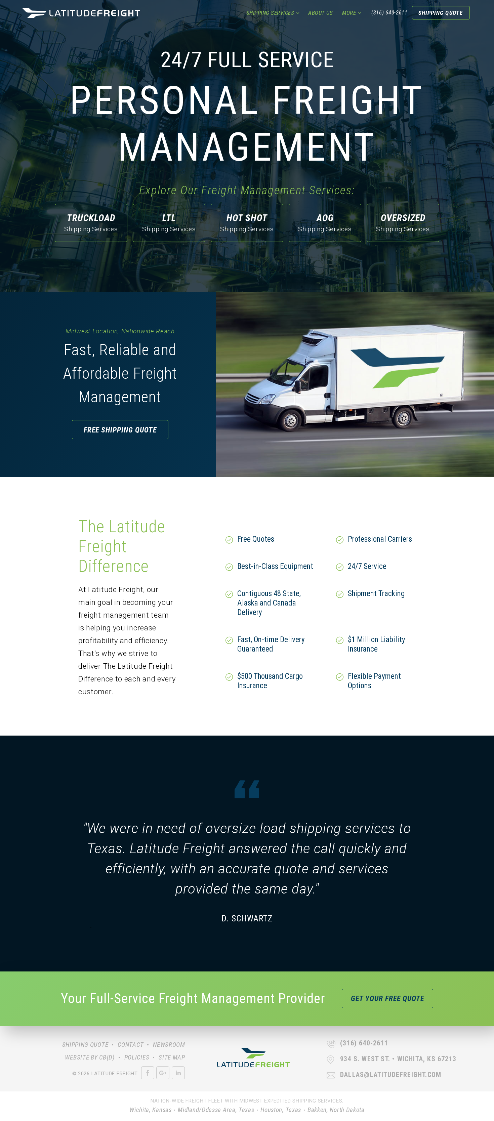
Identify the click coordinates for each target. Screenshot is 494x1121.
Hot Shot (247, 222)
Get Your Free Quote (387, 998)
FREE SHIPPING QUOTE (120, 430)
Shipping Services (270, 12)
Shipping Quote (440, 12)
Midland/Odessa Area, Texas (216, 1110)
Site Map (172, 1057)
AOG (325, 222)
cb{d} (107, 1057)
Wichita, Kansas (150, 1110)
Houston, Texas (280, 1110)
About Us (320, 12)
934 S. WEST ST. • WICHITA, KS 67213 (398, 1059)
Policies (137, 1057)
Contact (130, 1044)
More (349, 12)
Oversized (402, 222)
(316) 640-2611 (389, 12)
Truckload (91, 222)
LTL (169, 222)
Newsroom (169, 1044)
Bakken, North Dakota (336, 1110)
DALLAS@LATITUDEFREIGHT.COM (390, 1075)
